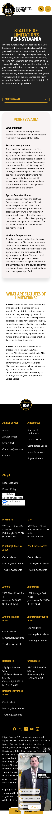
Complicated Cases (37, 445)
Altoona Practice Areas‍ (11, 619)
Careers (6, 455)
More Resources (36, 452)
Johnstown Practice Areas (37, 619)
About (5, 430)
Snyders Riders (35, 458)
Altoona (6, 587)
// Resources (33, 423)
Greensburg (33, 661)
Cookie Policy (8, 494)
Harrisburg (8, 661)
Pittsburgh (7, 519)
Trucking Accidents (12, 569)
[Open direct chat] (45, 749)
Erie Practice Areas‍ (37, 546)
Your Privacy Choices (11, 503)
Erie (29, 519)
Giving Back (8, 442)
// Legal (6, 475)
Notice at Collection (12, 497)
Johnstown (33, 587)
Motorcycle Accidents (13, 563)
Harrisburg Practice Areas (12, 693)
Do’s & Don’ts (34, 439)
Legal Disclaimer (10, 482)
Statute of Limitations (33, 432)
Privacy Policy (9, 489)
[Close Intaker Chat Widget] (49, 749)
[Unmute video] (34, 777)
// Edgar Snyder (10, 423)
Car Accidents (9, 557)
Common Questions (12, 449)
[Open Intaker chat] (22, 812)
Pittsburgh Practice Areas (12, 548)
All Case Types (9, 436)
